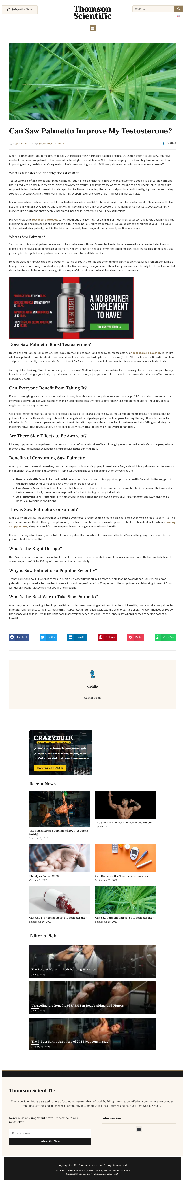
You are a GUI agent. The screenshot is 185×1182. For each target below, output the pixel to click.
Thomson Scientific (92, 12)
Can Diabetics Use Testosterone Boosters (121, 876)
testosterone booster (145, 353)
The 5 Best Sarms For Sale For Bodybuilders (123, 822)
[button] (93, 28)
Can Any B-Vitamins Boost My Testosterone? (58, 918)
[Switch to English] (178, 15)
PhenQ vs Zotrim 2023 (44, 876)
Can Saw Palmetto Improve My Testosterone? (124, 918)
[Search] (178, 9)
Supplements (21, 143)
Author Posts (92, 698)
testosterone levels (45, 219)
